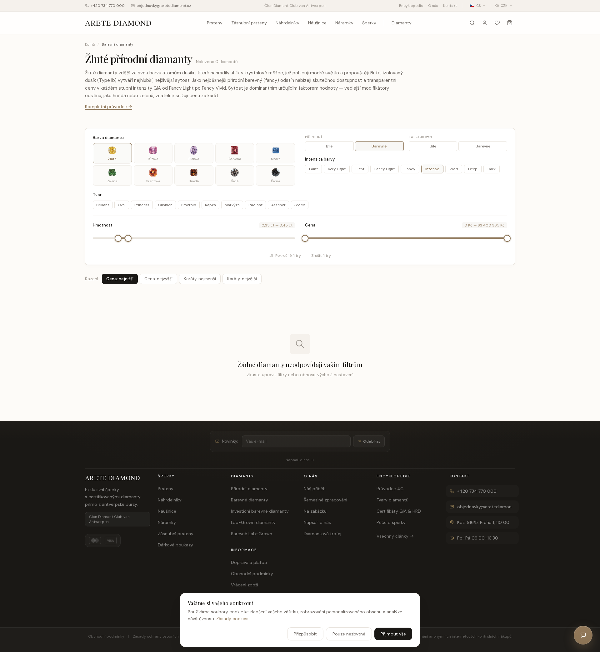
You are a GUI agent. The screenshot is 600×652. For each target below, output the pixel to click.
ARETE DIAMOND (118, 23)
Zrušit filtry (321, 255)
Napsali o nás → (300, 460)
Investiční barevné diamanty (260, 511)
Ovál (122, 204)
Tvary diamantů (392, 500)
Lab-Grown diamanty (253, 522)
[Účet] (484, 22)
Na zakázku (315, 511)
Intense (432, 169)
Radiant (255, 204)
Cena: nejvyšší (158, 278)
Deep (473, 169)
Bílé (329, 146)
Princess (141, 204)
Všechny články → (395, 536)
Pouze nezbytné (348, 634)
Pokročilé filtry (288, 255)
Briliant (102, 204)
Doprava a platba (249, 562)
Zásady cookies (232, 618)
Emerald (188, 204)
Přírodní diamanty (249, 488)
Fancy (410, 169)
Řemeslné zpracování (325, 500)
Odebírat (371, 441)
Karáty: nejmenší (200, 278)
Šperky (369, 23)
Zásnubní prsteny (249, 23)
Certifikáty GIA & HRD (399, 511)
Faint (313, 169)
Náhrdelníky (287, 23)
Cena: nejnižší (119, 278)
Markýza (232, 204)
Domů (90, 44)
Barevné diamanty (249, 500)
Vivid (453, 169)
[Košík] (509, 22)
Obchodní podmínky (252, 573)
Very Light (337, 169)
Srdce (299, 204)
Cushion (165, 204)
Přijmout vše (393, 634)
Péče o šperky (391, 522)
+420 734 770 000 (108, 5)
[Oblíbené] (497, 22)
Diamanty (402, 23)
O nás (433, 5)
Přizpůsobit (305, 634)
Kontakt (450, 5)
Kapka (210, 204)
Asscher (278, 204)
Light (360, 169)
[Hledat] (472, 22)
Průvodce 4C (390, 488)
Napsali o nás (317, 522)
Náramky (344, 23)
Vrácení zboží (244, 585)
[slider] (118, 238)
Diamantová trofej (322, 533)
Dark (492, 169)
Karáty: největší (242, 278)
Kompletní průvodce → (108, 106)
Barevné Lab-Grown (251, 533)
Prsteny (214, 23)
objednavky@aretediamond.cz (164, 5)
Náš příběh (315, 488)
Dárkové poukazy (175, 545)
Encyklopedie (411, 5)
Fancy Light (384, 169)
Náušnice (317, 23)
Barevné (379, 146)
